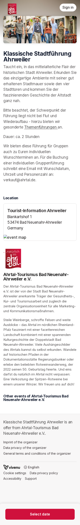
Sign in (68, 7)
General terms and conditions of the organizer (37, 453)
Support (31, 478)
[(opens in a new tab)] (40, 238)
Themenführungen (41, 127)
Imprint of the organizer (20, 442)
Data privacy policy (44, 473)
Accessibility (12, 478)
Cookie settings (14, 473)
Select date (40, 514)
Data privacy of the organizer (24, 448)
